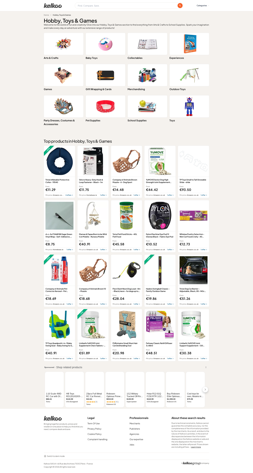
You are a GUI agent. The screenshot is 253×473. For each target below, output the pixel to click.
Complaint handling (97, 439)
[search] (180, 5)
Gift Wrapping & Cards (99, 89)
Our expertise (136, 439)
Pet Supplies (93, 120)
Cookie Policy (95, 434)
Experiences (176, 57)
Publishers (135, 428)
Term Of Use (94, 423)
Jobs (132, 444)
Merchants (135, 423)
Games (48, 89)
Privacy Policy (94, 428)
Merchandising (136, 89)
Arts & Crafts (51, 57)
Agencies (134, 434)
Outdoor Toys (177, 89)
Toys (172, 120)
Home (46, 15)
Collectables (135, 57)
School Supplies (137, 120)
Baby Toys (91, 57)
